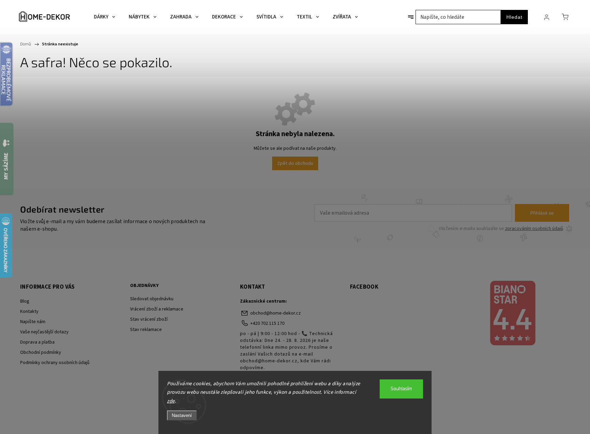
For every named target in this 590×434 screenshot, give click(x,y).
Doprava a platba (37, 342)
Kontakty (29, 311)
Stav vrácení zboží (149, 319)
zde (171, 401)
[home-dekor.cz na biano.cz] (512, 314)
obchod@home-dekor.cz (275, 313)
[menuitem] (104, 17)
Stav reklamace (146, 329)
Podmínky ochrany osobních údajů (54, 362)
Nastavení (182, 415)
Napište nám (32, 321)
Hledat (514, 17)
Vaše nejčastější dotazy (44, 332)
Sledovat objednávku (151, 298)
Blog (24, 301)
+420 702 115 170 (267, 323)
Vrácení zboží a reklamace (156, 309)
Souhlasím (401, 388)
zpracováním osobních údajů (534, 228)
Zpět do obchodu (295, 163)
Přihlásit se (542, 213)
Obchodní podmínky (40, 352)
